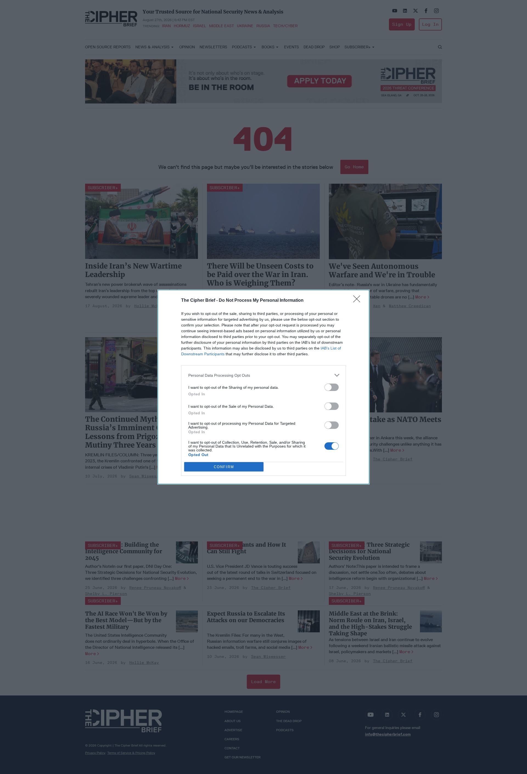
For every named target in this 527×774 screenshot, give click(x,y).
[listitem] (263, 375)
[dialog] (263, 387)
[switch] (331, 387)
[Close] (358, 300)
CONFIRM (224, 467)
